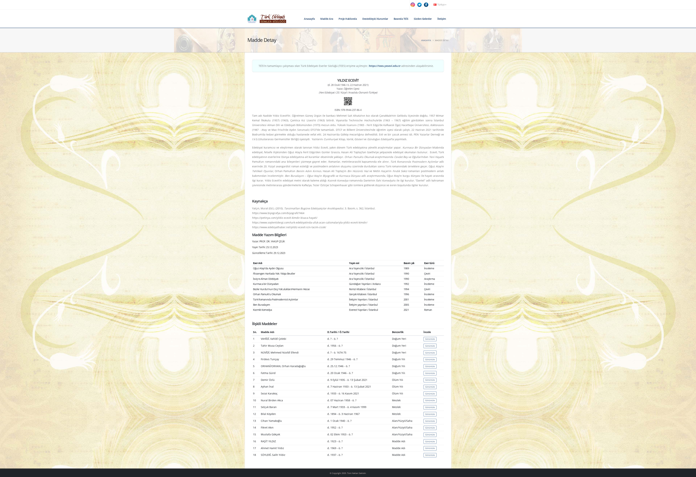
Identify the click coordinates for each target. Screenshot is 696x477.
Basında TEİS (401, 18)
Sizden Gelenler (423, 18)
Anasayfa (309, 18)
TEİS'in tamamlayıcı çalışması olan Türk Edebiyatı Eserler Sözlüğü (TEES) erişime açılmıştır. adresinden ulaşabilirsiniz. (346, 66)
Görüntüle (430, 339)
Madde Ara (326, 18)
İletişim (441, 18)
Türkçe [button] (441, 4)
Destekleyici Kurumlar (375, 18)
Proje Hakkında (348, 18)
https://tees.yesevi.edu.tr (385, 66)
